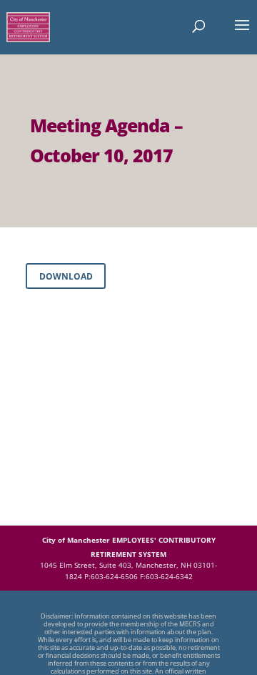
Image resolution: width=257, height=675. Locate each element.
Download (66, 276)
